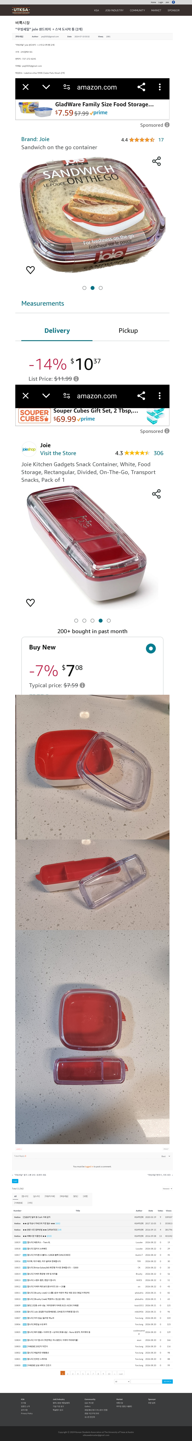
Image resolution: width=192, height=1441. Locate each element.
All (15, 1196)
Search (167, 1381)
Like (19, 1149)
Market (156, 10)
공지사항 (24, 1410)
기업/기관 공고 (58, 1406)
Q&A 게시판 (89, 1403)
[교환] (85, 1196)
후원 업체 (151, 1403)
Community (137, 10)
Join (167, 2)
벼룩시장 (119, 1403)
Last (121, 1373)
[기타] (30, 1202)
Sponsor (174, 10)
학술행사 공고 (58, 1410)
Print (166, 1149)
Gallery (87, 1406)
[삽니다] (36, 1196)
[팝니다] (25, 1196)
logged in (89, 1166)
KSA (96, 10)
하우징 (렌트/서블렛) (124, 1406)
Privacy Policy (27, 1413)
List (15, 1181)
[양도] (75, 1196)
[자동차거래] (50, 1196)
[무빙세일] (64, 1196)
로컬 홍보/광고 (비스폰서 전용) (96, 1410)
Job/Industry (114, 10)
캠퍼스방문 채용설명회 (61, 1403)
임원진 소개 (25, 1406)
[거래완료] (18, 1202)
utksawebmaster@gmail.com (96, 1435)
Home (153, 2)
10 (109, 1373)
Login (160, 2)
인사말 (23, 1403)
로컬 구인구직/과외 (92, 1413)
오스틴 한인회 (90, 1417)
